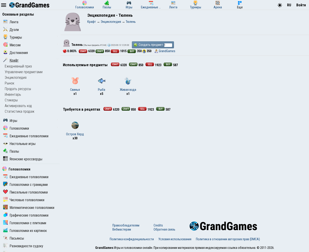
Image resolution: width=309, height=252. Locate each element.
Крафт (14, 60)
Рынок (9, 83)
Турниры (16, 37)
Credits (158, 225)
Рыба (101, 90)
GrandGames (167, 51)
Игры (13, 121)
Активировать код (18, 106)
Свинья (75, 90)
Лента (14, 22)
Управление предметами (24, 72)
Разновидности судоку (26, 246)
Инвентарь (13, 94)
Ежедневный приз (18, 66)
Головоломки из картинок (28, 231)
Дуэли (14, 30)
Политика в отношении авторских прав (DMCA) (228, 239)
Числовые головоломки (27, 200)
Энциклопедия (15, 77)
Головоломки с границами (29, 184)
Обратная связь (164, 229)
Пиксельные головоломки (29, 192)
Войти (301, 5)
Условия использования (174, 239)
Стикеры (11, 100)
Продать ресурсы (18, 89)
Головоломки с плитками (28, 223)
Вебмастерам (121, 229)
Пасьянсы (17, 238)
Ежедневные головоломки (29, 136)
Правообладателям (125, 225)
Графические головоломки (29, 215)
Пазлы (14, 151)
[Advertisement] (185, 178)
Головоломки (19, 128)
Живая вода (128, 90)
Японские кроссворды (26, 159)
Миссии (15, 45)
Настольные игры (23, 144)
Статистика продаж (19, 111)
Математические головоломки (32, 207)
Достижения (19, 53)
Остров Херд (75, 134)
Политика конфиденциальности (132, 239)
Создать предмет (150, 45)
